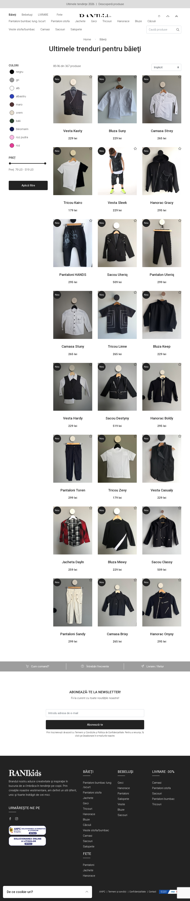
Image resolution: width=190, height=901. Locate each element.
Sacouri (60, 29)
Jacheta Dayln (73, 562)
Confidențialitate (137, 891)
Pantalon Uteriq (162, 275)
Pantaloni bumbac (163, 799)
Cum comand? (39, 666)
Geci (94, 21)
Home (87, 39)
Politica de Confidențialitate (111, 732)
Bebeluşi (27, 14)
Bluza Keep (162, 346)
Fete (60, 14)
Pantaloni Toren (72, 490)
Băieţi (12, 14)
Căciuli (152, 21)
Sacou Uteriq (117, 275)
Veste (121, 804)
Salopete (76, 29)
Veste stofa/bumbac (22, 29)
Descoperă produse (111, 4)
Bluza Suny (117, 131)
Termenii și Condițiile (85, 732)
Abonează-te (95, 724)
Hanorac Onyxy (161, 634)
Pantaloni (123, 793)
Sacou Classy (161, 562)
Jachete (80, 21)
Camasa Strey (162, 131)
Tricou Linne (117, 346)
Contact (152, 891)
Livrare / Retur (155, 666)
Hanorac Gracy (161, 203)
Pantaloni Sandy (72, 634)
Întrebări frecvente (97, 666)
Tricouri (107, 21)
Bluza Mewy (117, 562)
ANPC (102, 891)
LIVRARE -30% (43, 17)
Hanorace (123, 21)
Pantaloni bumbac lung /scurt (27, 21)
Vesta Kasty (72, 131)
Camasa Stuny (73, 346)
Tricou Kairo (72, 203)
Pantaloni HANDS (72, 275)
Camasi (45, 29)
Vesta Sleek (117, 203)
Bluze (138, 21)
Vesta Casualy (162, 490)
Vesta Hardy (73, 418)
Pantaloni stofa (60, 21)
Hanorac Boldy (161, 418)
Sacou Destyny (117, 418)
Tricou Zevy (117, 490)
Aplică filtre (28, 185)
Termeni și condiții (117, 891)
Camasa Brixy (117, 634)
